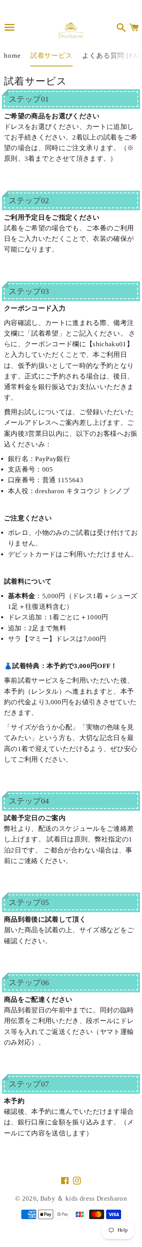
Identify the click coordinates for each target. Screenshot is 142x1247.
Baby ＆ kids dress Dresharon (83, 1198)
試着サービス (51, 55)
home (12, 55)
